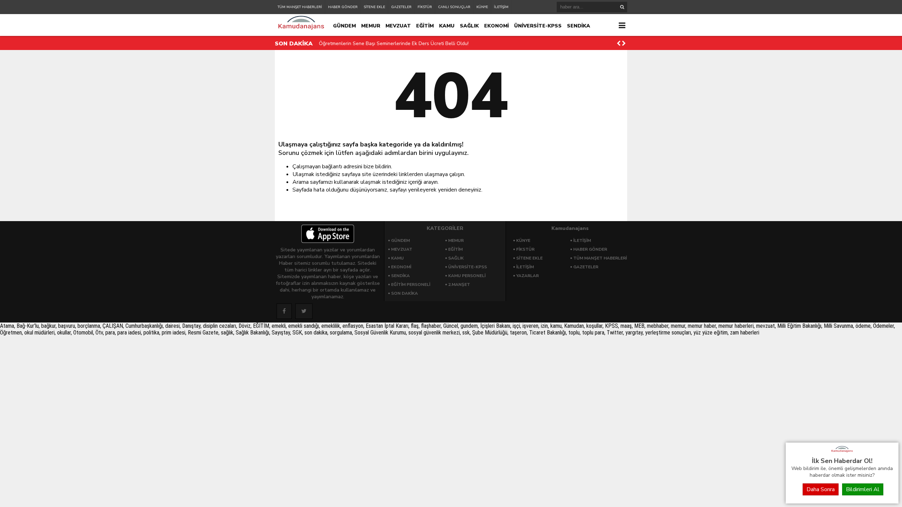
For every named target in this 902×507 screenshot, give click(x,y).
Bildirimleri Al (862, 489)
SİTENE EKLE (374, 7)
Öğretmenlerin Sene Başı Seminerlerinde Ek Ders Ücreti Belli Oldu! (394, 43)
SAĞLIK (469, 26)
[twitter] (304, 311)
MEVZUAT (398, 26)
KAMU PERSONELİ (467, 275)
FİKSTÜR (425, 7)
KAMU (447, 26)
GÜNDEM (344, 26)
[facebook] (284, 311)
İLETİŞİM (501, 7)
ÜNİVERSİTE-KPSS (538, 26)
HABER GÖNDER (343, 7)
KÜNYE (482, 7)
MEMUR (370, 26)
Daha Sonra (821, 489)
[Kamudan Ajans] (842, 453)
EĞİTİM (425, 26)
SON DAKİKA (404, 293)
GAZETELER (401, 7)
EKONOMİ (496, 26)
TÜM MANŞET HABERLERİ (300, 7)
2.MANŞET (459, 284)
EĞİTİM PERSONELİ (410, 284)
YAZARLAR (527, 275)
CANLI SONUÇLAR (454, 7)
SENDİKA (578, 26)
